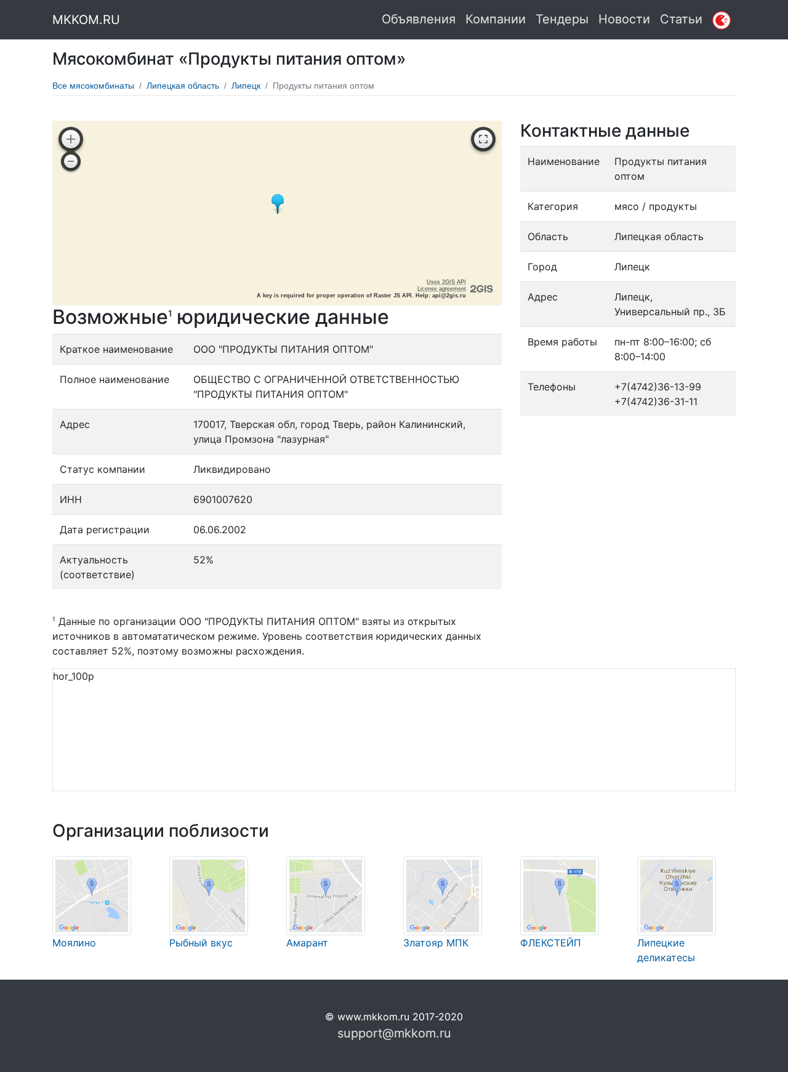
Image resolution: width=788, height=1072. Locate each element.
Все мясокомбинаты (93, 86)
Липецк (245, 86)
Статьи (681, 19)
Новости (624, 19)
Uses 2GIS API (446, 282)
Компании (495, 19)
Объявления (419, 19)
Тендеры (562, 19)
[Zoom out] (71, 161)
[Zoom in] (70, 139)
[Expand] (483, 139)
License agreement (441, 289)
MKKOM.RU (86, 19)
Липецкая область (183, 86)
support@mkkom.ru (394, 1033)
